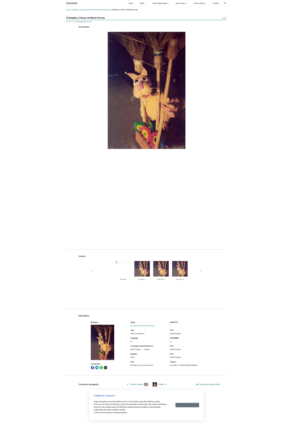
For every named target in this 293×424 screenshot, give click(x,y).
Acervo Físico (180, 3)
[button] (225, 3)
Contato (216, 3)
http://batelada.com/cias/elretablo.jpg (142, 326)
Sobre (142, 3)
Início (68, 10)
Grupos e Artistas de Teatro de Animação (95, 10)
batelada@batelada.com (84, 22)
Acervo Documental (160, 3)
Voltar (224, 18)
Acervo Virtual (199, 3)
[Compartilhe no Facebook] (92, 367)
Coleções (75, 10)
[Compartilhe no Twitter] (97, 367)
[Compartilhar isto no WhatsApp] (101, 367)
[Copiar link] (105, 367)
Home (131, 3)
